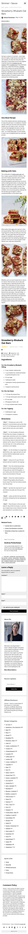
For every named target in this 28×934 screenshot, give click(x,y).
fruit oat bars (4, 558)
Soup (7, 836)
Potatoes (8, 810)
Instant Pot (9, 783)
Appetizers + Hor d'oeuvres (13, 727)
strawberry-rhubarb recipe (10, 561)
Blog (7, 732)
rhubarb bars (22, 558)
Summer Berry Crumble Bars (13, 526)
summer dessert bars (10, 562)
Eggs (7, 767)
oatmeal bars (16, 558)
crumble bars (12, 556)
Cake (7, 743)
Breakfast (8, 738)
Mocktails (8, 788)
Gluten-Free (9, 775)
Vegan (7, 842)
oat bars (10, 558)
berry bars (6, 556)
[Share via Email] (19, 516)
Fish (7, 770)
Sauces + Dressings (11, 826)
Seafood (8, 828)
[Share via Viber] (5, 518)
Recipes (8, 820)
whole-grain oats (16, 174)
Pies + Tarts (9, 804)
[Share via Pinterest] (16, 516)
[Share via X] (10, 516)
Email (3, 600)
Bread (7, 735)
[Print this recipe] (14, 349)
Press (7, 870)
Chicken (8, 748)
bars (13, 229)
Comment (4, 575)
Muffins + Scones (10, 794)
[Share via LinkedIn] (13, 516)
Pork (7, 807)
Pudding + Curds (10, 815)
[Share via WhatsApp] (22, 516)
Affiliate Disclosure (11, 867)
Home (7, 862)
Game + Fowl (9, 772)
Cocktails (8, 754)
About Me (8, 865)
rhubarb (21, 66)
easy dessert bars (20, 556)
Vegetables (9, 844)
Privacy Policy (9, 873)
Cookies (8, 759)
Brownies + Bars (10, 740)
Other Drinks (9, 796)
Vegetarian (9, 847)
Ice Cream (8, 780)
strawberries (13, 65)
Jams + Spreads (10, 786)
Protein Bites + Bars (11, 812)
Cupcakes (8, 764)
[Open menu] (25, 3)
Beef (7, 730)
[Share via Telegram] (25, 516)
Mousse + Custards (11, 791)
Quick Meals (9, 818)
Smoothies (8, 834)
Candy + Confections (11, 746)
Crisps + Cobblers (10, 762)
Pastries (8, 802)
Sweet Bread (9, 839)
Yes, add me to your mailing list (11, 607)
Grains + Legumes (11, 778)
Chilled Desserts (10, 751)
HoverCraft (22, 924)
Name (3, 594)
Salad (7, 823)
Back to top (14, 931)
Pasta (7, 799)
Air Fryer (8, 724)
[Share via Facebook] (7, 516)
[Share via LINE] (2, 518)
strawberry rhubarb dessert (7, 559)
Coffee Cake (9, 756)
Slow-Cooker (9, 831)
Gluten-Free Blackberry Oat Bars (14, 528)
